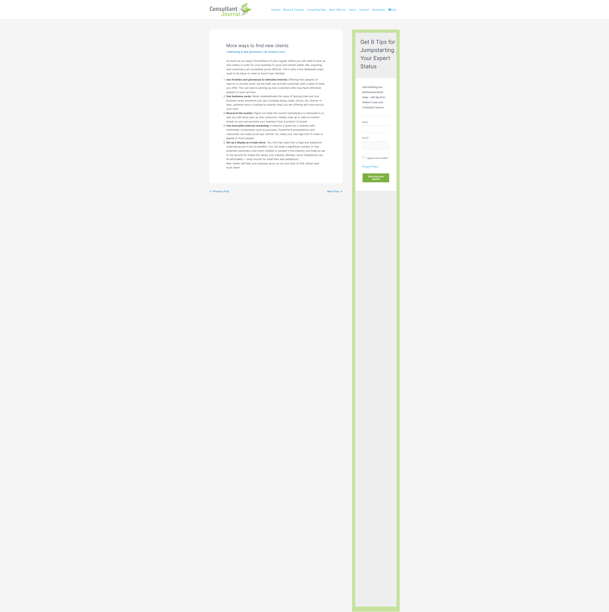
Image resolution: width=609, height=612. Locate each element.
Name (365, 122)
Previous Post (219, 191)
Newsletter (378, 9)
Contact (364, 9)
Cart (393, 9)
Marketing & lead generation (245, 51)
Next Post (334, 191)
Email (365, 138)
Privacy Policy (370, 166)
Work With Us (337, 9)
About (352, 9)
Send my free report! (376, 177)
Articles (275, 9)
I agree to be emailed (376, 158)
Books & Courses (293, 9)
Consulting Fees (316, 9)
